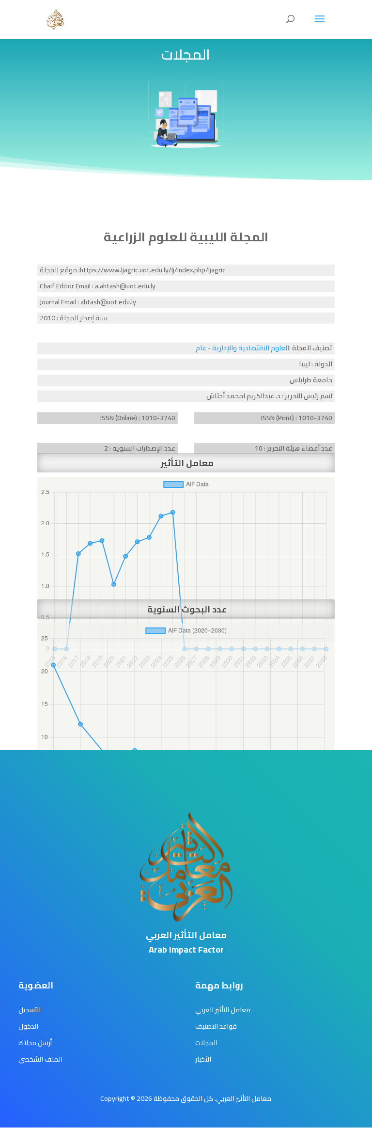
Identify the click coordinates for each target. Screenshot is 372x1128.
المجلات (206, 1042)
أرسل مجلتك (35, 1042)
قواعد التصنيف (216, 1026)
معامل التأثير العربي (222, 1009)
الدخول (28, 1026)
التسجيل (29, 1009)
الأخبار (203, 1059)
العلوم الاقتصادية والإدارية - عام (242, 348)
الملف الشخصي (40, 1059)
